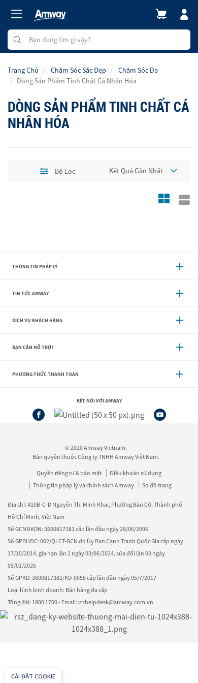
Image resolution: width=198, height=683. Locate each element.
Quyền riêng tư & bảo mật (69, 473)
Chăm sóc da (138, 70)
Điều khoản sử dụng (135, 473)
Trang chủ (23, 70)
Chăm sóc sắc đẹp (78, 70)
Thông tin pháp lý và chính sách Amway (83, 485)
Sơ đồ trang (157, 485)
